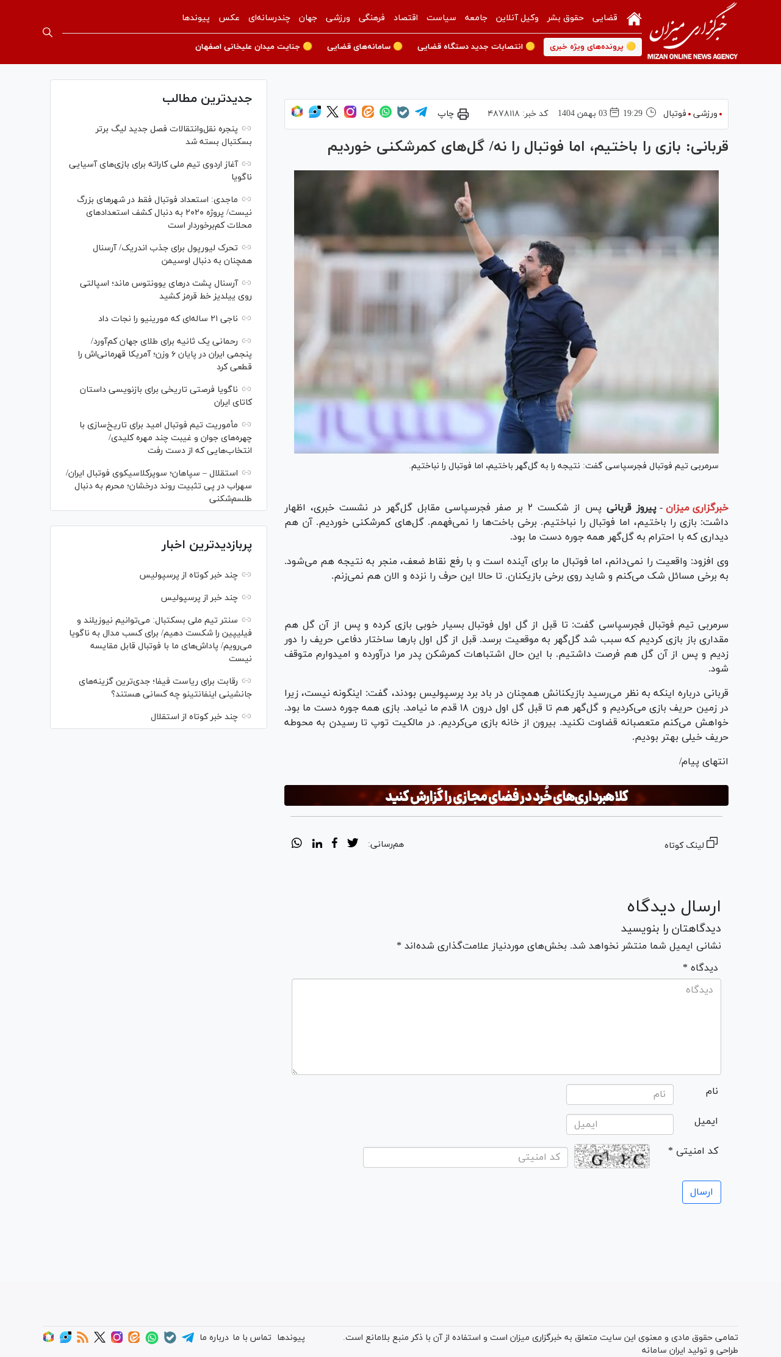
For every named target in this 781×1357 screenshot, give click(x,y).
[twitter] (352, 845)
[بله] (403, 116)
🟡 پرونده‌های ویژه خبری (593, 47)
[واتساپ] (386, 115)
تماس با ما (252, 1338)
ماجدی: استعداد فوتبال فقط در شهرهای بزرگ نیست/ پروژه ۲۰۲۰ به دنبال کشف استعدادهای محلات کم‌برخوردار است (164, 212)
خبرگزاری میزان (697, 508)
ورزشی (338, 18)
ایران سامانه (663, 1350)
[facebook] (334, 845)
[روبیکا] (297, 115)
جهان (308, 18)
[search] (47, 32)
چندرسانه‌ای (269, 18)
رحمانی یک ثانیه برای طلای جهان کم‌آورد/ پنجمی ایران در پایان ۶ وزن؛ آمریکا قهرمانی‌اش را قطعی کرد (165, 354)
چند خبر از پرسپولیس (199, 598)
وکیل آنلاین (517, 18)
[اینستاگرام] (350, 115)
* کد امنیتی (693, 1151)
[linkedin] (317, 845)
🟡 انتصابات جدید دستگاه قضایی (476, 47)
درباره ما (214, 1338)
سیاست (441, 18)
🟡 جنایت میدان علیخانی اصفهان (253, 47)
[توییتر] (332, 115)
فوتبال (674, 114)
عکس (229, 18)
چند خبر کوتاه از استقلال (194, 717)
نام (712, 1091)
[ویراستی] (315, 115)
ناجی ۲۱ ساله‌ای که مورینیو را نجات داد (168, 319)
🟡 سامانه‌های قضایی (365, 47)
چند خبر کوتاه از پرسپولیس (188, 575)
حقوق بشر (565, 18)
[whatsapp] (297, 845)
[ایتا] (368, 115)
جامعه (476, 18)
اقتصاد (406, 18)
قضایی (604, 18)
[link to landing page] (692, 32)
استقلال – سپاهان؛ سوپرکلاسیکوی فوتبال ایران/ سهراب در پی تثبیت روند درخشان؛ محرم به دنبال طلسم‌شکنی (159, 486)
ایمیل (706, 1121)
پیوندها (196, 18)
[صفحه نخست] (634, 18)
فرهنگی (372, 18)
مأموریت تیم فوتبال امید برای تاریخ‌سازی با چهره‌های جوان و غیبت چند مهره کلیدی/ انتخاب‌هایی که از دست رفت (165, 438)
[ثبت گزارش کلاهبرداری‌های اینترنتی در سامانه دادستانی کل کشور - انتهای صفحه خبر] (506, 795)
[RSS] (82, 1341)
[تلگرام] (421, 115)
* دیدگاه (700, 968)
